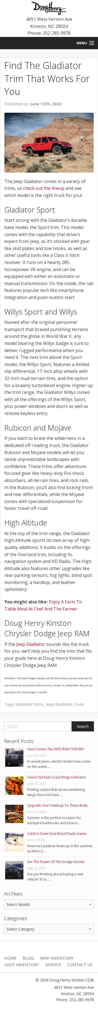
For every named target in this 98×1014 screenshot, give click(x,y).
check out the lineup (44, 188)
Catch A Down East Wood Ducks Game (56, 833)
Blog (28, 958)
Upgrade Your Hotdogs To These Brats (57, 805)
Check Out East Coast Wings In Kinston (56, 777)
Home (10, 958)
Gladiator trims (30, 704)
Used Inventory (21, 964)
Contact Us (80, 964)
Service (53, 964)
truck (79, 704)
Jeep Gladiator (30, 644)
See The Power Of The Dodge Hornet (55, 861)
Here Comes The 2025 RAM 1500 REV (55, 749)
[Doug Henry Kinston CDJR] (49, 7)
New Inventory (57, 958)
